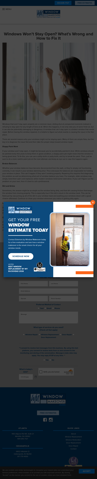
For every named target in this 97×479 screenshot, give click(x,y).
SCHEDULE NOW (20, 256)
